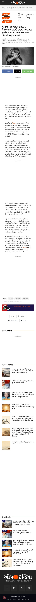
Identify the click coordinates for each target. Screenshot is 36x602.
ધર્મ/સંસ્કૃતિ (4, 550)
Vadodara (25, 298)
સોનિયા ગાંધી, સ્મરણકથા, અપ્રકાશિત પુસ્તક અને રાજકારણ (22, 382)
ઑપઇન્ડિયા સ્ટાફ (30, 16)
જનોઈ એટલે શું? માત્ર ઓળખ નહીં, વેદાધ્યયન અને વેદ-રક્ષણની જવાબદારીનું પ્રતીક (23, 407)
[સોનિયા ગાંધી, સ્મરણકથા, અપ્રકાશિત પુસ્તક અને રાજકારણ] (6, 384)
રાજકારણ (4, 530)
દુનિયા (3, 521)
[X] (22, 588)
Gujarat (10, 298)
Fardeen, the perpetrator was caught (12, 301)
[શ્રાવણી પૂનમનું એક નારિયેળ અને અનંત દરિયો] (6, 445)
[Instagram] (14, 588)
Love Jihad (17, 298)
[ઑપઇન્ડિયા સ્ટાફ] (26, 16)
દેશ (3, 559)
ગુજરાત (6, 18)
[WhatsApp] (29, 588)
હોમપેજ (3, 7)
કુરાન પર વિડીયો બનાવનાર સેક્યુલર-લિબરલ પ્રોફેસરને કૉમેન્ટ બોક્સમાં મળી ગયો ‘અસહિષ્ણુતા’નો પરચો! (23, 395)
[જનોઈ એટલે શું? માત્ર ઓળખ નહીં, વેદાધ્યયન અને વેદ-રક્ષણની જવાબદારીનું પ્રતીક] (6, 408)
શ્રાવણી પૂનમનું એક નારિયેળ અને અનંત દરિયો (23, 443)
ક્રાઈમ (6, 14)
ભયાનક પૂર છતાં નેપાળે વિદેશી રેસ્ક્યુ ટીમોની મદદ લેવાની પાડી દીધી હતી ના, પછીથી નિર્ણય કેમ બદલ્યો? (22, 371)
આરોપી (25, 247)
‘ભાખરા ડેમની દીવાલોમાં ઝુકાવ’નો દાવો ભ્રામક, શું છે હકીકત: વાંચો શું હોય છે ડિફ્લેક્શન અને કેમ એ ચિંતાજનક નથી (23, 418)
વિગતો (13, 123)
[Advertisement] (18, 181)
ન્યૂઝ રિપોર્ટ (9, 7)
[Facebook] (7, 588)
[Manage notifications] (4, 597)
